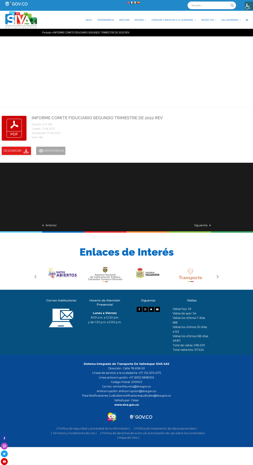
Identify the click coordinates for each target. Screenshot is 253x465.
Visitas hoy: (180, 309)
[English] (128, 2)
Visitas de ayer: (183, 313)
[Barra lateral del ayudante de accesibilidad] (249, 6)
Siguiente (201, 225)
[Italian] (134, 2)
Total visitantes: (183, 349)
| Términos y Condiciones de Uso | (74, 433)
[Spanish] (138, 2)
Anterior (51, 225)
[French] (131, 2)
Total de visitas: (183, 345)
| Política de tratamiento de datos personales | (165, 428)
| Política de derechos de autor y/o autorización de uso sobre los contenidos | (152, 433)
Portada (46, 32)
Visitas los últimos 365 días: (190, 336)
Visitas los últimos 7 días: (189, 318)
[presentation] (35, 276)
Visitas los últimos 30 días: (190, 327)
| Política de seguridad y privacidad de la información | (93, 428)
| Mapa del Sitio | (128, 437)
